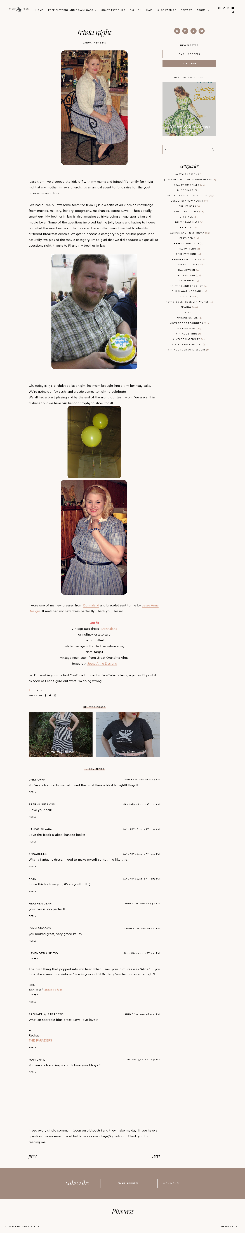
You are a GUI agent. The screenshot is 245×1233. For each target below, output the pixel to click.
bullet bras (189, 206)
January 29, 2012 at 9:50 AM (141, 903)
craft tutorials (188, 212)
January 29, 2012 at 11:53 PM (141, 1014)
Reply (33, 792)
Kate (32, 878)
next (156, 1156)
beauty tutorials (189, 185)
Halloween (189, 270)
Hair (149, 10)
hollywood (189, 275)
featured (189, 238)
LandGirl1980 (40, 829)
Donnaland (91, 605)
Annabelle (38, 854)
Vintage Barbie (188, 318)
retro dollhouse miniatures (189, 302)
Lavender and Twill (46, 953)
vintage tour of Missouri (189, 350)
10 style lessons (189, 174)
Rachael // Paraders (46, 1014)
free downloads (189, 243)
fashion (189, 227)
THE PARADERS (40, 1040)
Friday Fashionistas (189, 259)
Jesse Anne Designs (102, 664)
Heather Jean (40, 903)
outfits (37, 690)
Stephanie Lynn (42, 804)
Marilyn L (37, 1059)
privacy (186, 10)
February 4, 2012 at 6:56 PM (142, 1060)
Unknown (37, 779)
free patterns (189, 254)
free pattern (189, 249)
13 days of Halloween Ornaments (189, 180)
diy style (189, 217)
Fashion (136, 10)
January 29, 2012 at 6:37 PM (142, 953)
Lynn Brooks (40, 928)
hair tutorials (189, 265)
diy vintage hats (188, 222)
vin (189, 312)
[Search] (212, 149)
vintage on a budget (189, 344)
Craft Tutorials (113, 10)
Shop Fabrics (166, 10)
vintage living (189, 334)
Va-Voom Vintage (27, 1226)
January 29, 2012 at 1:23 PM (142, 928)
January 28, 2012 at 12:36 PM (141, 854)
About (201, 10)
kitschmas (189, 281)
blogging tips (189, 190)
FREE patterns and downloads (70, 10)
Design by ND (230, 1226)
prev (33, 1156)
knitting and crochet (189, 286)
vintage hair (188, 328)
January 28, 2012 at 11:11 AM (141, 804)
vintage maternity (189, 339)
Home (40, 10)
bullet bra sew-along (189, 201)
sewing (189, 307)
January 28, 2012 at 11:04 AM (141, 779)
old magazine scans (189, 291)
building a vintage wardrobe (189, 196)
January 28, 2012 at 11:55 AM (141, 829)
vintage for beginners (189, 323)
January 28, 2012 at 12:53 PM (141, 879)
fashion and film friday (189, 233)
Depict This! (53, 990)
